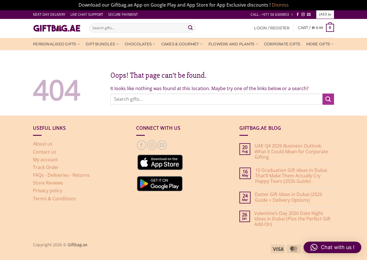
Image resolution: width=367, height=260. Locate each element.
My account (45, 159)
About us (42, 144)
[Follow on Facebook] (297, 15)
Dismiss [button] (280, 5)
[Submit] (190, 28)
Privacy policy (47, 190)
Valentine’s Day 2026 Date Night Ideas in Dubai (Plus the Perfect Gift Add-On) (292, 219)
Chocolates (138, 44)
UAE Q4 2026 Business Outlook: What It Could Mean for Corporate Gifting (291, 151)
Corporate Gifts (282, 44)
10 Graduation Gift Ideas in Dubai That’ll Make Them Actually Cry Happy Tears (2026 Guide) (291, 176)
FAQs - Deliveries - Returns (61, 175)
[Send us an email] (309, 15)
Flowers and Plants (231, 44)
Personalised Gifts (54, 44)
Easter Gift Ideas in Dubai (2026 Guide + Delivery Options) (288, 197)
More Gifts (318, 44)
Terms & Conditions (54, 198)
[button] (271, 28)
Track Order (46, 167)
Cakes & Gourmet (180, 44)
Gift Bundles (100, 44)
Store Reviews (48, 183)
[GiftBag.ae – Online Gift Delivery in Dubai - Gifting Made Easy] (57, 28)
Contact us (44, 152)
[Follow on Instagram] (303, 15)
